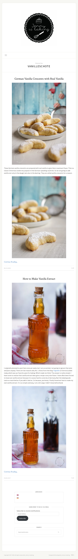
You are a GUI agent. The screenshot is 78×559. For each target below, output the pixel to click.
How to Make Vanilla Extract (39, 279)
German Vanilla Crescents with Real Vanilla (39, 79)
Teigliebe (56, 370)
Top (72, 555)
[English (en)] (18, 495)
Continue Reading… (11, 262)
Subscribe (22, 518)
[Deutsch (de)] (18, 498)
